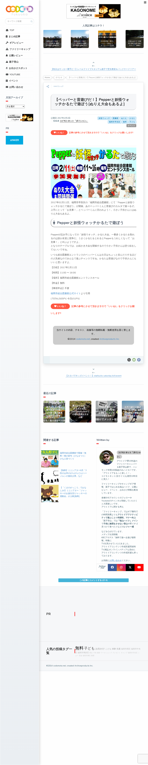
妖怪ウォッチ (104, 118)
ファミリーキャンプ (20, 49)
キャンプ (124, 653)
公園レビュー (16, 55)
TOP (12, 30)
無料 (125, 122)
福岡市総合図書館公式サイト (66, 293)
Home (47, 77)
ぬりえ (124, 118)
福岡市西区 (126, 649)
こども (108, 648)
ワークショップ (106, 653)
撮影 (98, 653)
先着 (118, 648)
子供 (94, 653)
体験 (114, 648)
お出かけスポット (18, 68)
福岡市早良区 (114, 122)
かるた (132, 118)
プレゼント (116, 653)
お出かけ (100, 648)
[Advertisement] (108, 615)
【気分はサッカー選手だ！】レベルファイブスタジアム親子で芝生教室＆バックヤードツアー (93, 69)
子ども (132, 122)
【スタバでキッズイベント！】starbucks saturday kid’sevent (93, 375)
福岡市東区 (87, 656)
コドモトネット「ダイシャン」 (74, 121)
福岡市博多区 (83, 652)
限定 (91, 653)
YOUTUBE (15, 74)
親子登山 (13, 61)
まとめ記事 (14, 36)
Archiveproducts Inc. (109, 339)
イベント (13, 80)
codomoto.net (83, 339)
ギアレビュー (16, 42)
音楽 (80, 656)
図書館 (115, 118)
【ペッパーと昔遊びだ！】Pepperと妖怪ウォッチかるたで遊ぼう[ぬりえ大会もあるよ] (92, 101)
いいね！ (60, 132)
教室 (92, 656)
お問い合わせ (16, 87)
